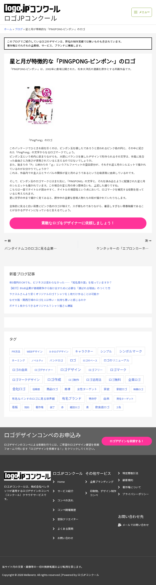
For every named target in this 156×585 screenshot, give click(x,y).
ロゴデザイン (70, 369)
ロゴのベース (90, 360)
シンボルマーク (130, 351)
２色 (118, 407)
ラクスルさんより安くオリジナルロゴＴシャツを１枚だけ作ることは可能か (54, 294)
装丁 (52, 407)
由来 (106, 398)
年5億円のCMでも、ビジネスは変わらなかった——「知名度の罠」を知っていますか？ (60, 282)
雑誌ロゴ (75, 407)
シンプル (106, 351)
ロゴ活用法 (93, 379)
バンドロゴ (56, 360)
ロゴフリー (96, 370)
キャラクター (84, 351)
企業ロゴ (134, 379)
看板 (15, 407)
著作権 (39, 407)
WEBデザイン (35, 351)
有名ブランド (71, 398)
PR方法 (16, 351)
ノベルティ (37, 360)
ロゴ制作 (73, 380)
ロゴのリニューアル (116, 360)
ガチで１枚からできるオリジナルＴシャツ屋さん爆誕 (41, 306)
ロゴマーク (118, 369)
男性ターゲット (124, 399)
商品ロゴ (52, 389)
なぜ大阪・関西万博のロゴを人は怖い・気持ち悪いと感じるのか (47, 300)
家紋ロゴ (121, 389)
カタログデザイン (58, 351)
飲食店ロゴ (102, 407)
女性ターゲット (87, 389)
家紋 (106, 389)
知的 (26, 407)
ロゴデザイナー (44, 370)
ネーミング (18, 360)
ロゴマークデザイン (26, 379)
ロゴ (73, 360)
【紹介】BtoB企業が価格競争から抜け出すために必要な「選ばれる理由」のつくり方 (59, 288)
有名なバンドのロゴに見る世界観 (33, 398)
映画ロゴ (138, 389)
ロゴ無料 (115, 379)
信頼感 (36, 389)
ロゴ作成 (54, 379)
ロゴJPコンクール (30, 17)
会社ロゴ (18, 388)
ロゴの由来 (19, 370)
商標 (67, 389)
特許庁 (93, 399)
